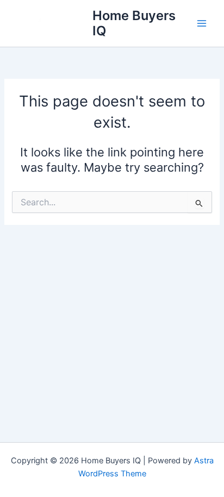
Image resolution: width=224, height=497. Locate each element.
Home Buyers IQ (134, 23)
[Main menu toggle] (201, 23)
